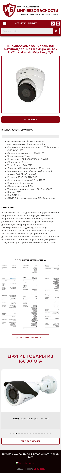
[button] (30, 119)
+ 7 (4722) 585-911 (26, 23)
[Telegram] (53, 23)
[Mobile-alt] (58, 23)
